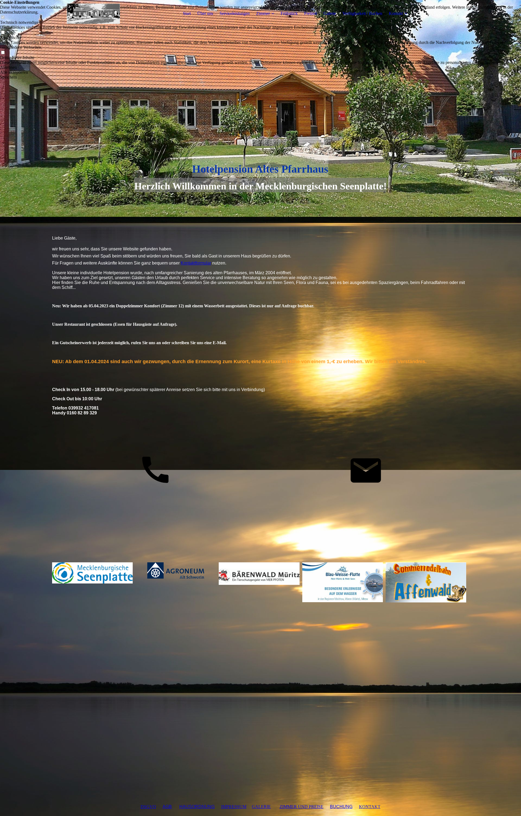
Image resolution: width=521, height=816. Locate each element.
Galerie (329, 13)
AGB (167, 806)
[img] (86, 13)
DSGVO (148, 806)
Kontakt (396, 13)
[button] (260, 67)
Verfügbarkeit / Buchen (362, 13)
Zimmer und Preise (301, 806)
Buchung (341, 806)
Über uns (205, 13)
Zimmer (263, 13)
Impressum (233, 806)
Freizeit (310, 13)
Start (187, 13)
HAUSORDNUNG (197, 806)
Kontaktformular (196, 263)
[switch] (2, 32)
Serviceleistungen (235, 13)
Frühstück (289, 13)
